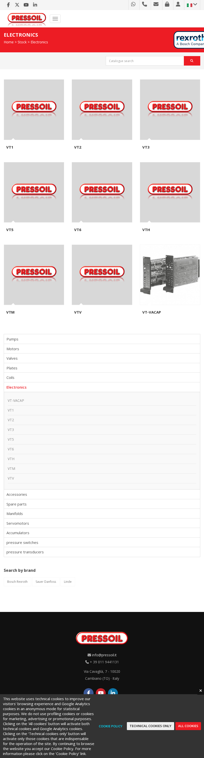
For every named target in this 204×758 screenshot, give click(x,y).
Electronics (39, 42)
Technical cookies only (150, 726)
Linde (68, 582)
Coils (10, 377)
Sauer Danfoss (46, 582)
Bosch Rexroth (17, 582)
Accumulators (17, 532)
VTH (146, 229)
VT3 (146, 147)
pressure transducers (25, 551)
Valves (12, 358)
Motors (12, 348)
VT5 (9, 229)
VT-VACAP (151, 312)
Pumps (12, 339)
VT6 (77, 229)
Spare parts (16, 504)
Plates (11, 367)
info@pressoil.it (104, 655)
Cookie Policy (110, 726)
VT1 (9, 147)
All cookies (188, 726)
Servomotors (17, 523)
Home (9, 42)
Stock (22, 42)
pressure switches (22, 542)
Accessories (16, 494)
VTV (78, 312)
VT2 (77, 147)
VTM (10, 312)
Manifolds (14, 513)
